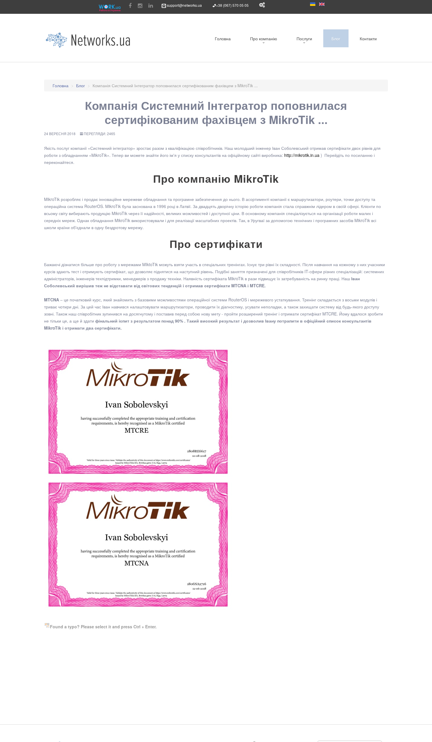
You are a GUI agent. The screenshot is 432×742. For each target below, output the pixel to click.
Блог (335, 38)
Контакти (368, 38)
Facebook (130, 6)
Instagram (140, 6)
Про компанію (263, 38)
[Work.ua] (110, 7)
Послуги (304, 38)
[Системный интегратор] (88, 40)
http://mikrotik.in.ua (301, 155)
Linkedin (150, 6)
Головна (223, 38)
